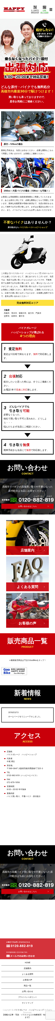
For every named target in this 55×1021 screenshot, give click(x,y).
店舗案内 (27, 550)
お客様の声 (27, 623)
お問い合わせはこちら (27, 506)
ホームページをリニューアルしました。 (25, 716)
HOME (27, 962)
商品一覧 (27, 985)
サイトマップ (27, 1003)
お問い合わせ (27, 991)
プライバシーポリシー (27, 997)
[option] (27, 50)
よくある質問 (27, 587)
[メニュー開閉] (51, 9)
